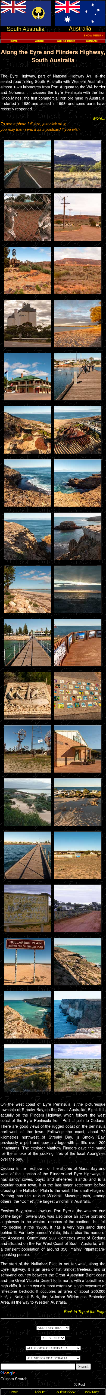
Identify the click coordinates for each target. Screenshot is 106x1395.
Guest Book (66, 40)
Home (14, 40)
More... (99, 118)
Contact (92, 40)
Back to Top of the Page (84, 1311)
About (40, 40)
